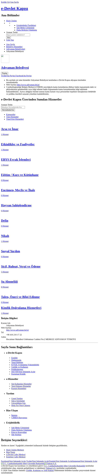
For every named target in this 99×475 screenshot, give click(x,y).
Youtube (60, 461)
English (14, 358)
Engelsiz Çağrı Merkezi (15, 457)
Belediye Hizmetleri (14, 47)
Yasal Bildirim (17, 362)
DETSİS (23, 372)
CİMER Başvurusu (19, 418)
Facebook (13, 461)
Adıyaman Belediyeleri (15, 49)
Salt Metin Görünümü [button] (20, 428)
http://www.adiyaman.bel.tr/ (28, 85)
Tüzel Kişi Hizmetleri (15, 119)
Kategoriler (10, 114)
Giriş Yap (10, 40)
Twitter (37, 461)
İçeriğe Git (5, 2)
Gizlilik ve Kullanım (19, 367)
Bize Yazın (10, 452)
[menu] (52, 26)
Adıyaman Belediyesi (15, 67)
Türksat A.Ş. (51, 468)
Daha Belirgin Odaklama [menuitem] (26, 30)
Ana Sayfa (14, 2)
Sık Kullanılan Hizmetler (21, 384)
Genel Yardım (17, 398)
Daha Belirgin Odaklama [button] (21, 430)
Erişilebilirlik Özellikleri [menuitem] (26, 25)
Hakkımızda (16, 360)
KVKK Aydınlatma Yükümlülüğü (25, 365)
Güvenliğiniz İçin (18, 403)
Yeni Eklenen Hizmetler (21, 386)
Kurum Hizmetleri (18, 388)
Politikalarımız (17, 369)
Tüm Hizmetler (12, 117)
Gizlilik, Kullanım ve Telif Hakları (40, 470)
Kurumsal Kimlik (18, 374)
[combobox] (18, 35)
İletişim (14, 415)
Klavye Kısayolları (19, 432)
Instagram (84, 461)
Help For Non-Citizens (20, 405)
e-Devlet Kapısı (14, 8)
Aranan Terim (12, 32)
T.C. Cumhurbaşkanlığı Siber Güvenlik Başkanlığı (64, 466)
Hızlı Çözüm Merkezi (15, 450)
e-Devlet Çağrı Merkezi (15, 454)
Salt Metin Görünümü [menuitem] (25, 28)
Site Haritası (16, 435)
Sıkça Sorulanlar (18, 401)
